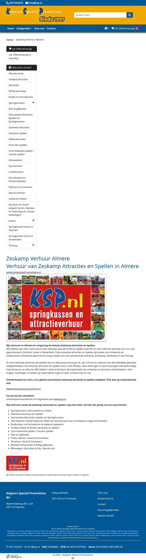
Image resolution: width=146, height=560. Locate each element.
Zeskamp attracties (19, 127)
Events (12, 220)
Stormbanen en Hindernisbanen (17, 179)
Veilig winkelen (60, 492)
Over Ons (103, 492)
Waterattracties (17, 139)
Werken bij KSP (106, 515)
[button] (33, 103)
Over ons (39, 28)
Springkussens (17, 103)
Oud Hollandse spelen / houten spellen (21, 152)
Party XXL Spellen (18, 145)
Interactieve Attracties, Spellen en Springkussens (21, 118)
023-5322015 (14, 546)
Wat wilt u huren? (21, 67)
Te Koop (13, 245)
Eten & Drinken (17, 192)
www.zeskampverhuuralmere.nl (23, 272)
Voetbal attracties (18, 79)
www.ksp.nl (60, 399)
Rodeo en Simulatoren (21, 97)
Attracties (14, 85)
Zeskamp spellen (18, 133)
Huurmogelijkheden (108, 510)
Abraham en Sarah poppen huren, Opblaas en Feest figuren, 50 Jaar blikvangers (22, 209)
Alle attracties (16, 73)
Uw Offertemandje (126, 28)
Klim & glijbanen (17, 108)
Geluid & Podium (18, 198)
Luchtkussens (16, 171)
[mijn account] (107, 28)
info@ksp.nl (32, 546)
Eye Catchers (16, 166)
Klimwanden (15, 160)
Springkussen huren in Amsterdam (21, 237)
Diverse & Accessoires (20, 187)
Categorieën (23, 28)
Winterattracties (17, 91)
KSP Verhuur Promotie (64, 498)
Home (10, 28)
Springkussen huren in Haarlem (21, 228)
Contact (51, 28)
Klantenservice (105, 498)
